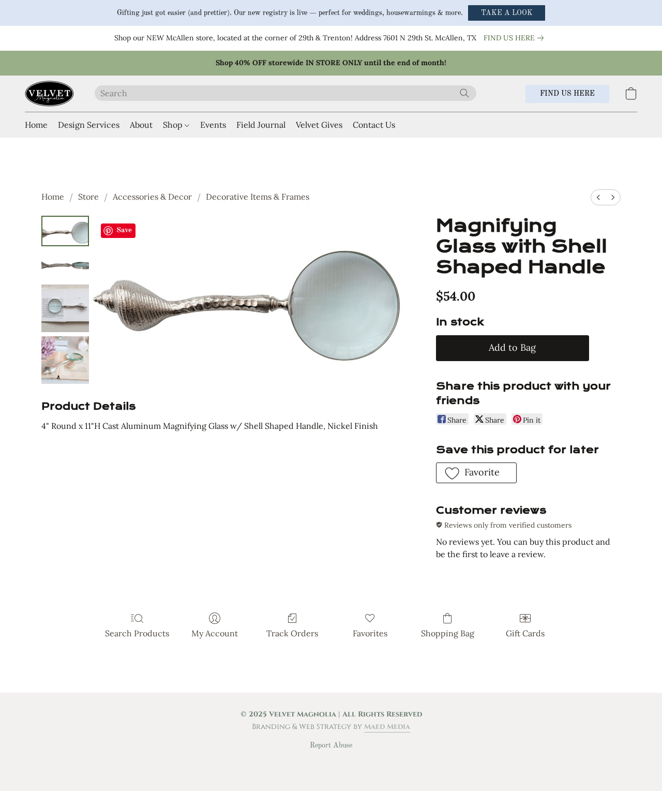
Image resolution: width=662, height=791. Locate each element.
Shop (174, 125)
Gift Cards (525, 633)
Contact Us (374, 125)
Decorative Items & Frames (257, 196)
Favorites (370, 633)
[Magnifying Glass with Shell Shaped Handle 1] (65, 265)
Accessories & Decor (152, 196)
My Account (214, 633)
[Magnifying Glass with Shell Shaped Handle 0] (65, 231)
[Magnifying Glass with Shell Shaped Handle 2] (65, 308)
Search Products (137, 633)
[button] (506, 13)
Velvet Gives (319, 125)
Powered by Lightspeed (331, 763)
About (141, 125)
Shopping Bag (447, 633)
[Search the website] (464, 93)
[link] (516, 38)
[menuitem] (598, 197)
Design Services (88, 125)
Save (124, 230)
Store (88, 196)
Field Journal (260, 125)
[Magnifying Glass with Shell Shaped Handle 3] (65, 360)
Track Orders (292, 633)
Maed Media (387, 727)
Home (36, 125)
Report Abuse (331, 745)
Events (213, 125)
